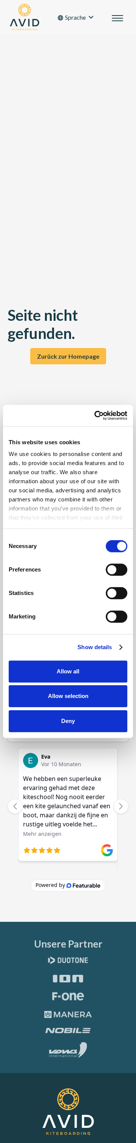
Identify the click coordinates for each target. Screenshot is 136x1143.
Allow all (68, 671)
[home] (22, 17)
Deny (68, 721)
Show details (94, 647)
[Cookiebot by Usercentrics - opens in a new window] (96, 415)
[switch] (116, 570)
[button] (75, 17)
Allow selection (68, 696)
